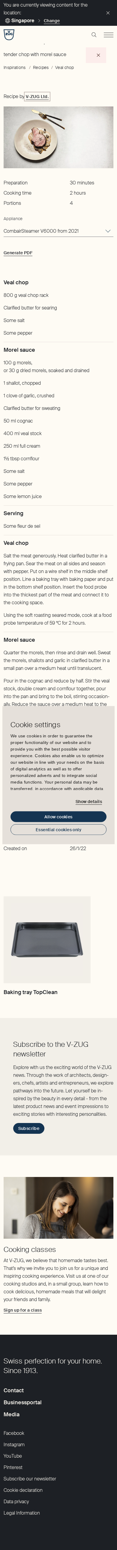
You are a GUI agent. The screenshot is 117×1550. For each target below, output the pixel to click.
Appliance (13, 218)
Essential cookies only (58, 829)
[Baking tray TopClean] (47, 939)
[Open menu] (108, 34)
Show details (89, 801)
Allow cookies (58, 816)
